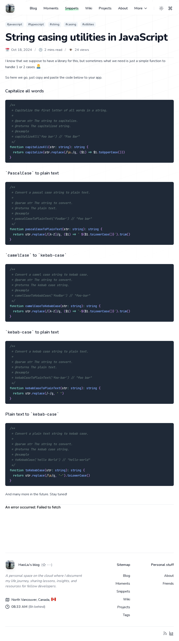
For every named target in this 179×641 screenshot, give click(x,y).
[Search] (170, 8)
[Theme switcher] (161, 8)
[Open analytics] (171, 633)
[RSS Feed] (165, 633)
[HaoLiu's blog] (10, 8)
